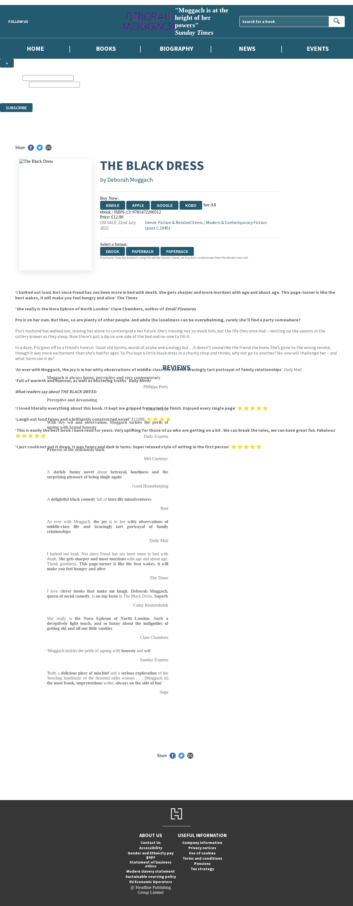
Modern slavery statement (150, 871)
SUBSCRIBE (16, 107)
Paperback (143, 251)
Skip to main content (18, 2)
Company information (202, 842)
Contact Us (151, 842)
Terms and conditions (202, 858)
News (247, 48)
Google (165, 205)
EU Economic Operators (150, 881)
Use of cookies (202, 853)
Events (318, 48)
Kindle (112, 205)
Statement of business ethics (151, 864)
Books (106, 48)
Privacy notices (202, 847)
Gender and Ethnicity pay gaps (150, 855)
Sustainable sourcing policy (150, 876)
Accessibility (150, 847)
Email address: (14, 84)
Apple (138, 205)
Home (35, 48)
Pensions (202, 863)
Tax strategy (202, 868)
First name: (11, 77)
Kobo (190, 205)
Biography (176, 48)
